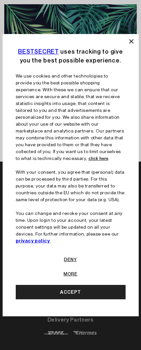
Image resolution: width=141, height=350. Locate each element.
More (70, 273)
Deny (70, 259)
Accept (70, 292)
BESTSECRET (38, 51)
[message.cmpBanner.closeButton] (131, 41)
